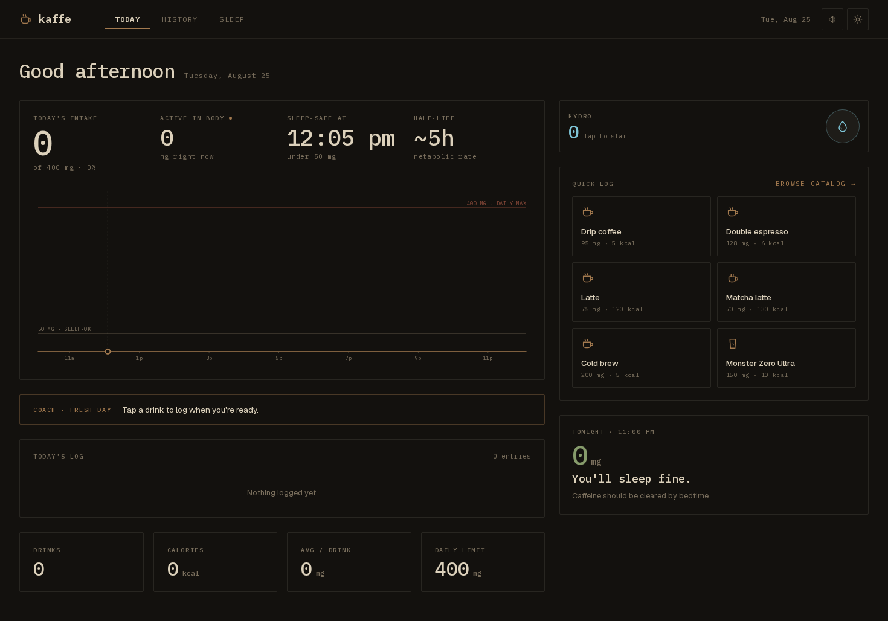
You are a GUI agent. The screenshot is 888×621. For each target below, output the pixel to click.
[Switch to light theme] (858, 19)
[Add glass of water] (843, 126)
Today (127, 19)
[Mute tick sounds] (832, 19)
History (180, 19)
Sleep (232, 19)
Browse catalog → (816, 183)
